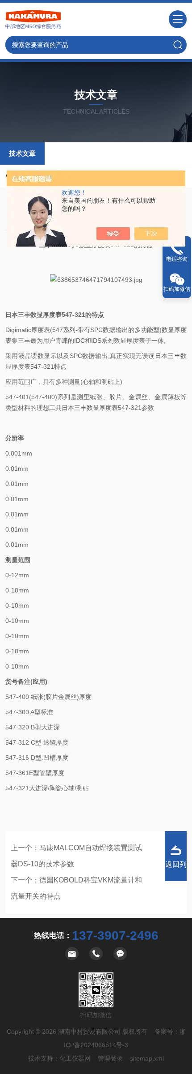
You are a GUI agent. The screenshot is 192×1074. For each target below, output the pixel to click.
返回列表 (176, 871)
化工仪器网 (75, 1058)
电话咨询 (177, 259)
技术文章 (22, 153)
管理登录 (110, 1058)
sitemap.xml (147, 1058)
